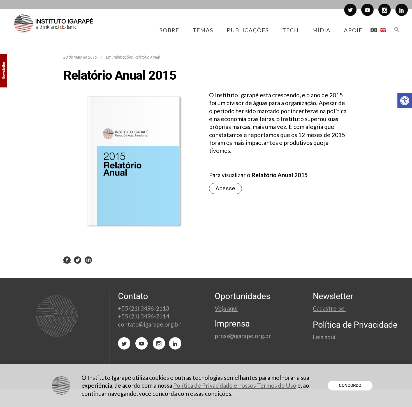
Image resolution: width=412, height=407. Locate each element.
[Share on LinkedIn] (88, 259)
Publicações (122, 57)
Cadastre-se (329, 308)
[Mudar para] (373, 30)
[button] (404, 100)
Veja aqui (226, 308)
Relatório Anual (147, 57)
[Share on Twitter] (77, 259)
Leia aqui (324, 336)
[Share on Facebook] (67, 259)
